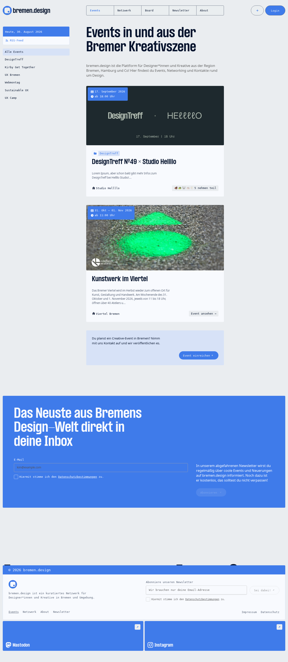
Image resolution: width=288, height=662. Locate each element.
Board (149, 10)
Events (95, 10)
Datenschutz (270, 611)
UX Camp (11, 97)
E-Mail (19, 459)
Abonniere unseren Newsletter (169, 582)
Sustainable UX (16, 90)
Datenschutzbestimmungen (77, 476)
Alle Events (14, 51)
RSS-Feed (16, 40)
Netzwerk (124, 10)
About (204, 10)
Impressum (249, 611)
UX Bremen (12, 74)
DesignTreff (14, 59)
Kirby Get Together (20, 67)
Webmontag (12, 82)
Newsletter (180, 10)
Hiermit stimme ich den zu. (61, 476)
